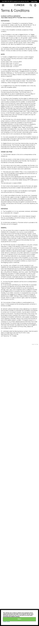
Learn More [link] (34, 1)
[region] (19, 617)
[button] (35, 5)
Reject (19, 619)
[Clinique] (19, 5)
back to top (35, 344)
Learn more (6, 621)
